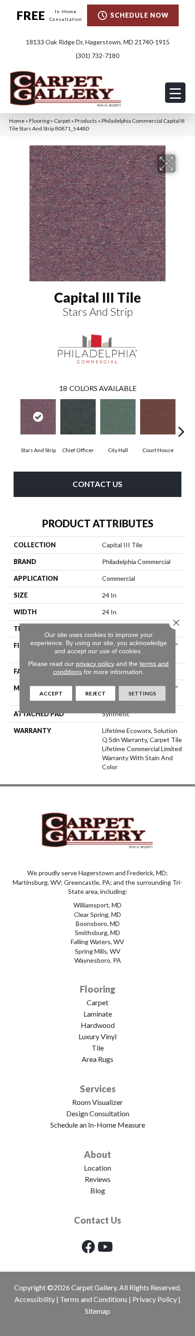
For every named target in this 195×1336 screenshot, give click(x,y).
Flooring (39, 120)
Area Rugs (97, 1059)
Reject (95, 693)
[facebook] (88, 1247)
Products (86, 120)
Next (181, 417)
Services (98, 1088)
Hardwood (98, 1025)
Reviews (98, 1179)
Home (16, 120)
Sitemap (97, 1311)
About (97, 1154)
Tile (98, 1047)
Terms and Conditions (93, 1299)
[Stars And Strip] (38, 417)
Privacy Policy (154, 1299)
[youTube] (105, 1247)
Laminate (97, 1013)
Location (97, 1167)
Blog (97, 1190)
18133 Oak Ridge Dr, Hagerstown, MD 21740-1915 (98, 42)
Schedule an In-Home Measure (97, 1124)
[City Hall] (118, 417)
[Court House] (158, 417)
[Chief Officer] (78, 417)
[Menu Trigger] (175, 92)
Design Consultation (97, 1113)
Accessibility (35, 1299)
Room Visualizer (97, 1102)
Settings (142, 693)
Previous (13, 417)
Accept (51, 693)
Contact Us (97, 484)
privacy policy (95, 663)
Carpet (62, 120)
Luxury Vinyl (97, 1036)
